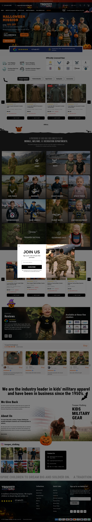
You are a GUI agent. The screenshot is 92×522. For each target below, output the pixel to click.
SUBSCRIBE (32, 267)
